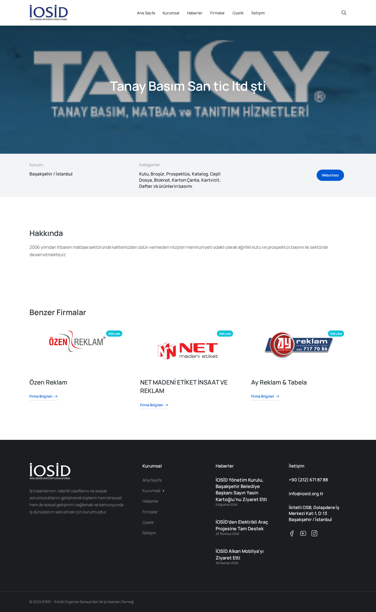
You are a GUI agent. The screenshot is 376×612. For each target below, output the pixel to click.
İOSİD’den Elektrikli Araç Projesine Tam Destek (242, 525)
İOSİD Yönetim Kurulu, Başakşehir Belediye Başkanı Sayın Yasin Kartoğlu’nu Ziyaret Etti (241, 489)
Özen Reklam (48, 382)
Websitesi (330, 175)
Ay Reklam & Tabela (279, 382)
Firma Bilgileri (40, 397)
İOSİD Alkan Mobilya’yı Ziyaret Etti (240, 554)
